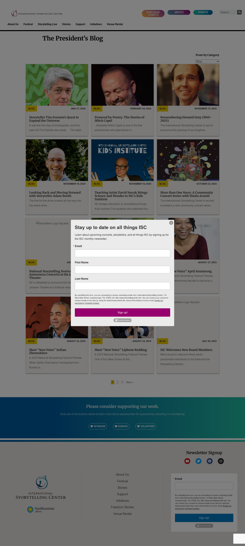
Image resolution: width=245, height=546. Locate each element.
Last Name (81, 278)
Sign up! (123, 312)
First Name (81, 262)
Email (78, 246)
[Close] (171, 223)
